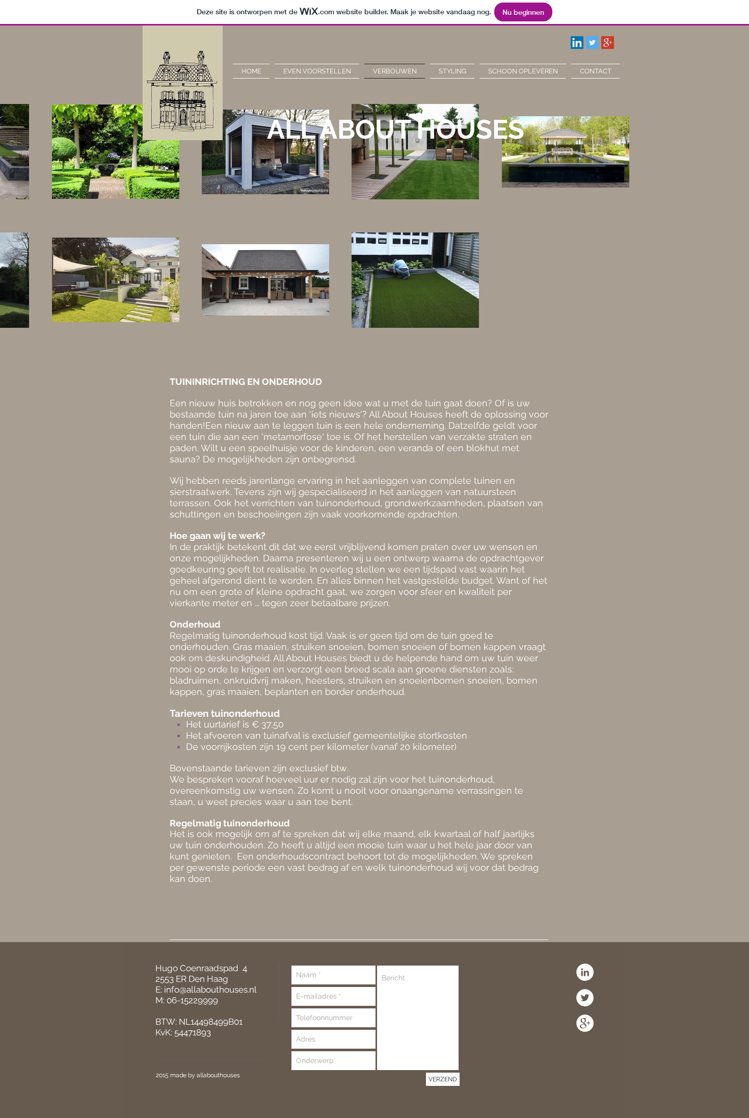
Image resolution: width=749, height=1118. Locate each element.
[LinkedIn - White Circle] (585, 972)
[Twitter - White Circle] (585, 997)
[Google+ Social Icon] (607, 42)
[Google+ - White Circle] (585, 1023)
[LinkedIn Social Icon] (577, 42)
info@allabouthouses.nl (210, 989)
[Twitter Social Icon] (592, 42)
